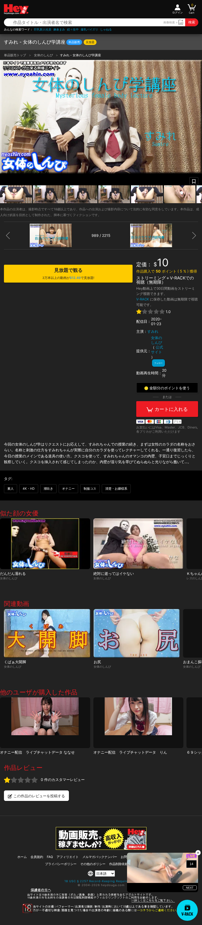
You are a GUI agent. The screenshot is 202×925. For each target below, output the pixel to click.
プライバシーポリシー (61, 864)
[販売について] (101, 848)
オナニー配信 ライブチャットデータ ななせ (37, 752)
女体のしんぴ (44, 55)
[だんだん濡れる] (45, 543)
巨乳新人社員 (42, 29)
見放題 (90, 42)
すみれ (152, 331)
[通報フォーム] (101, 912)
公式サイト (157, 349)
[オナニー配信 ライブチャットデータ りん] (138, 722)
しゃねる (106, 29)
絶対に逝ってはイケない (113, 573)
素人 (10, 488)
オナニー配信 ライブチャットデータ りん (130, 752)
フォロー (158, 363)
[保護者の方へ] (101, 901)
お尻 (97, 662)
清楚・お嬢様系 (116, 488)
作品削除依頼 (118, 864)
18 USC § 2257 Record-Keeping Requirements (101, 881)
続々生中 (73, 29)
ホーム (22, 857)
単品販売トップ (15, 55)
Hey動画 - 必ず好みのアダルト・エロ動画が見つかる (16, 9)
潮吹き (48, 488)
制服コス (90, 488)
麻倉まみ (59, 29)
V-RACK (142, 299)
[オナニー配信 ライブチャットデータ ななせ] (45, 722)
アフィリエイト (68, 857)
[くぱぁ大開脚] (47, 633)
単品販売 (74, 42)
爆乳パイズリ (89, 29)
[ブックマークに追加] (193, 181)
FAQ (50, 857)
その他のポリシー (92, 864)
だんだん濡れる (13, 573)
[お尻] (137, 633)
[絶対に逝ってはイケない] (138, 543)
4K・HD (29, 488)
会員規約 (37, 857)
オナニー (68, 488)
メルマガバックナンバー (99, 857)
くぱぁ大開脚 (15, 662)
